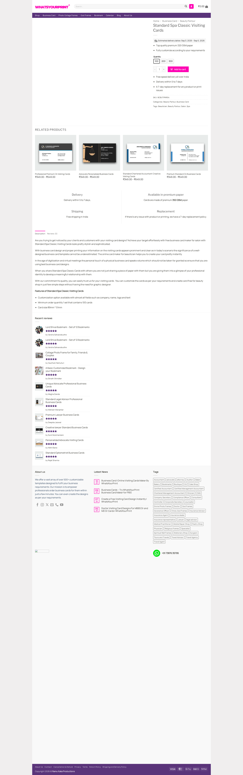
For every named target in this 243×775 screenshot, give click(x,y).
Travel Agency (192, 537)
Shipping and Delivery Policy (114, 767)
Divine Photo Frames (162, 506)
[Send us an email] (52, 505)
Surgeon (193, 533)
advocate (170, 479)
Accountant (159, 479)
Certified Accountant (163, 488)
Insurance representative (164, 519)
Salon (183, 106)
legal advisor (191, 519)
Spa (188, 106)
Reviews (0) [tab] (52, 233)
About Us (128, 15)
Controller (158, 502)
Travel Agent (159, 541)
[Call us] (56, 505)
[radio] (156, 61)
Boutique (178, 484)
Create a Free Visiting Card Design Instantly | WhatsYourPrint (124, 500)
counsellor (189, 502)
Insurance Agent (161, 515)
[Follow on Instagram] (42, 505)
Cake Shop (193, 484)
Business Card (49, 15)
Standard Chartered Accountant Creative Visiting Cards (141, 175)
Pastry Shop (197, 524)
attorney (180, 479)
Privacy (78, 767)
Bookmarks (166, 484)
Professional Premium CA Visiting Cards (52, 174)
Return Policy (95, 767)
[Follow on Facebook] (37, 505)
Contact (48, 767)
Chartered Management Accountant (169, 493)
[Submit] (186, 6)
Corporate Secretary (173, 502)
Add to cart (180, 69)
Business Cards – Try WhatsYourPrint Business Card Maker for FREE (120, 491)
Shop (37, 15)
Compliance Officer (181, 497)
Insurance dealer (177, 515)
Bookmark (98, 15)
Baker (197, 479)
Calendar (110, 15)
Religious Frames (172, 528)
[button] (203, 6)
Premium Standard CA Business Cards (184, 174)
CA (185, 484)
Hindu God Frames (179, 510)
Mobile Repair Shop (181, 524)
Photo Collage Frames (68, 15)
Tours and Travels (161, 537)
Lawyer (181, 519)
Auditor (190, 479)
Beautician (162, 106)
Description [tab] (40, 233)
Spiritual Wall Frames (162, 533)
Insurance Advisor (197, 510)
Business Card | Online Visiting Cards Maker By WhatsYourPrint (125, 482)
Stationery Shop (181, 533)
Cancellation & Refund (63, 767)
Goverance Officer (161, 510)
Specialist (185, 528)
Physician (158, 528)
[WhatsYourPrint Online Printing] (52, 6)
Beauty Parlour (187, 20)
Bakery (157, 484)
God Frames (86, 15)
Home (156, 20)
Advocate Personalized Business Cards (96, 174)
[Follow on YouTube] (61, 505)
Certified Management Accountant (188, 488)
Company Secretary (162, 497)
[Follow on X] (47, 505)
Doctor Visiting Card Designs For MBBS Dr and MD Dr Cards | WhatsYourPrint (124, 509)
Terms (85, 767)
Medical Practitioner (162, 524)
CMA (199, 493)
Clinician (190, 493)
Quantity (157, 57)
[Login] (191, 6)
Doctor (177, 506)
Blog (119, 15)
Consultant (196, 497)
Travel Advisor (178, 537)
